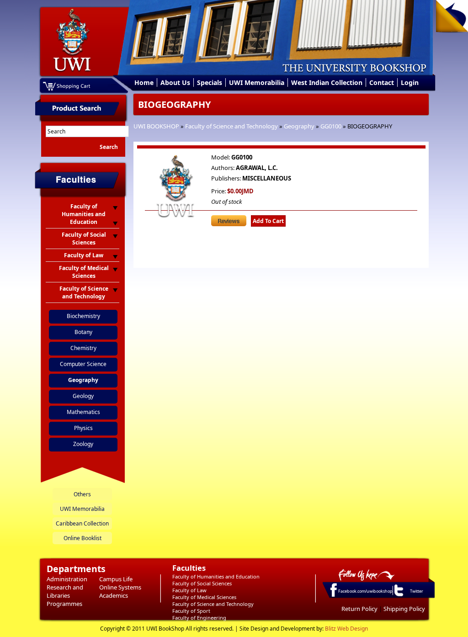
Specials (209, 82)
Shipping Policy (404, 609)
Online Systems (120, 587)
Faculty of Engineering (199, 617)
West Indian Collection (326, 82)
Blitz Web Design (346, 628)
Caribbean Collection (82, 523)
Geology (83, 396)
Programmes (64, 604)
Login (410, 82)
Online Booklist (82, 538)
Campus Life (116, 579)
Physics (83, 428)
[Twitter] (398, 596)
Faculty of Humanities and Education (216, 576)
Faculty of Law (189, 590)
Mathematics (83, 412)
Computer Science (83, 364)
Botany (83, 332)
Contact (381, 82)
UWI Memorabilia (256, 82)
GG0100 (330, 126)
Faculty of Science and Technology (231, 126)
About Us (175, 82)
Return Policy (359, 609)
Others (82, 494)
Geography (299, 126)
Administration (67, 579)
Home (144, 82)
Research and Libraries (65, 591)
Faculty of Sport (191, 610)
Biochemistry (83, 316)
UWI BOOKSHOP (156, 126)
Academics (113, 595)
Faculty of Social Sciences (202, 583)
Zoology (83, 444)
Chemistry (83, 348)
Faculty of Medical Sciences (204, 597)
